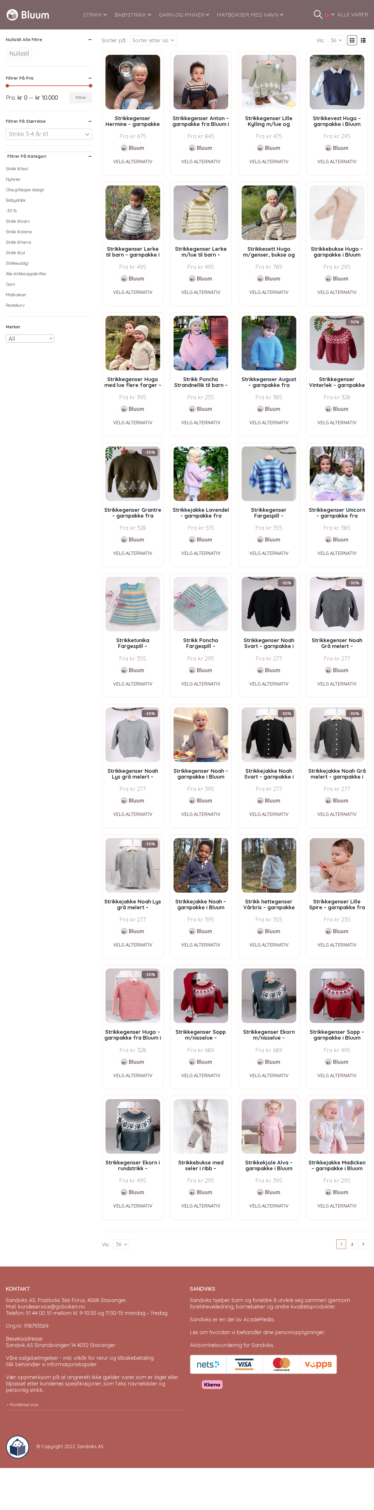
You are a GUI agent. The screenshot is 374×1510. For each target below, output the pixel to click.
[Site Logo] (28, 15)
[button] (318, 14)
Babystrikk (15, 200)
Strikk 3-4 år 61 (28, 134)
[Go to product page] (132, 82)
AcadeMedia (258, 1319)
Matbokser (16, 294)
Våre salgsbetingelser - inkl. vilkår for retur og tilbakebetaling (80, 1358)
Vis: (320, 40)
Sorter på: (114, 40)
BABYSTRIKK (130, 14)
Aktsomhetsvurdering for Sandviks (231, 1345)
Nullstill (19, 53)
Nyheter (13, 179)
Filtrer (81, 97)
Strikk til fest (17, 168)
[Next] (363, 1244)
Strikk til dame (19, 231)
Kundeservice (24, 1404)
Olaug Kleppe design (25, 189)
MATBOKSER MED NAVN (247, 14)
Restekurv (15, 305)
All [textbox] (11, 338)
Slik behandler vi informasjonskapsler (51, 1364)
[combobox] (30, 338)
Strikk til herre (18, 242)
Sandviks (201, 1300)
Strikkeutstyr (17, 263)
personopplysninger (299, 1332)
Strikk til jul (15, 252)
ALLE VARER (352, 14)
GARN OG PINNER (181, 14)
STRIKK (92, 14)
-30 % (11, 210)
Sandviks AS (90, 1446)
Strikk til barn (18, 221)
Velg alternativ (133, 161)
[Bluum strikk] (133, 147)
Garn (10, 284)
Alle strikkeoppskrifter (26, 273)
